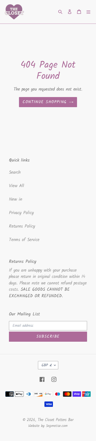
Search (15, 172)
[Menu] (88, 11)
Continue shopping (45, 102)
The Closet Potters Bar (55, 420)
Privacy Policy (21, 213)
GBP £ (47, 365)
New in (15, 199)
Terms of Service (24, 240)
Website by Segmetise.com (48, 426)
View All (16, 186)
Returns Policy (22, 226)
